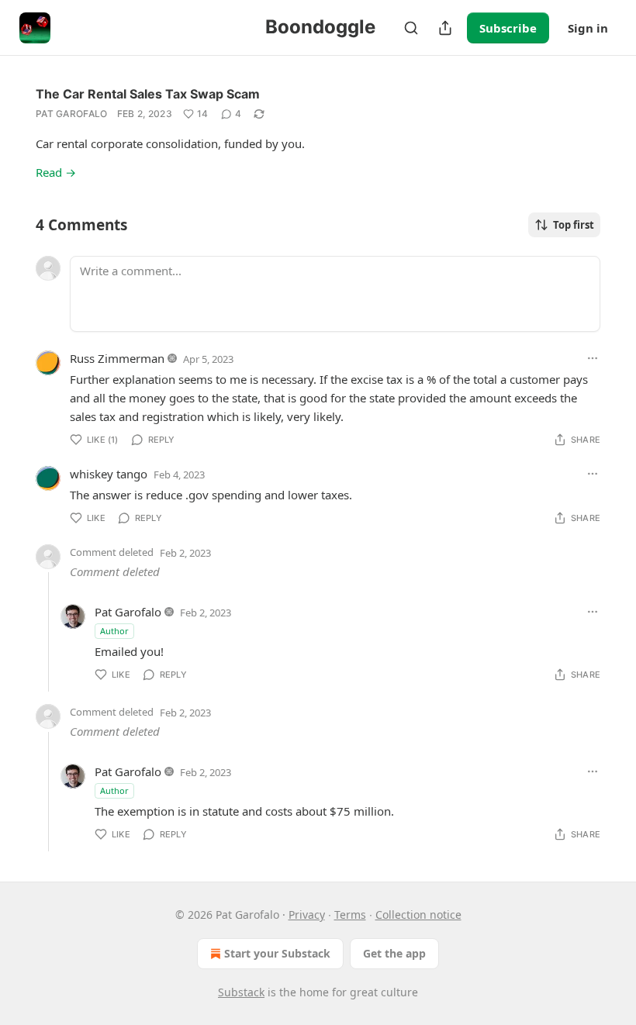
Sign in (588, 28)
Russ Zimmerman (117, 358)
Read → (56, 172)
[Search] (411, 27)
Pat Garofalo (72, 113)
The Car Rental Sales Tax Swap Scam (148, 94)
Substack (241, 992)
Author (114, 631)
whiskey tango (108, 473)
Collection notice (418, 914)
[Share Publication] (445, 27)
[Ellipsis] (592, 358)
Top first (573, 225)
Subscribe (508, 28)
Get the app (394, 953)
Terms (350, 914)
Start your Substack (277, 953)
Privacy (307, 914)
